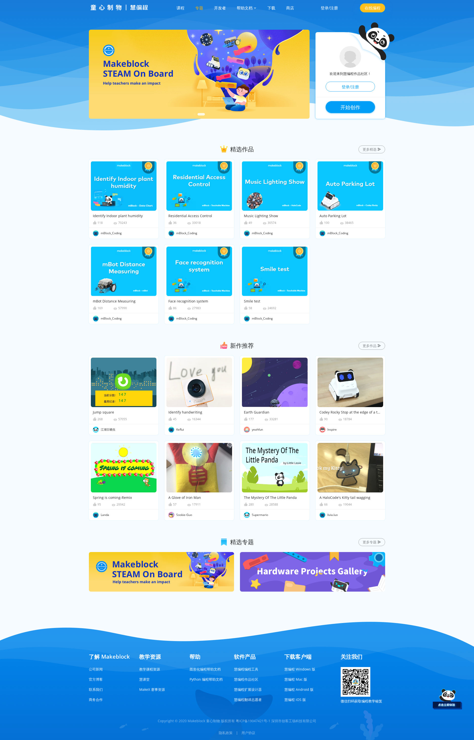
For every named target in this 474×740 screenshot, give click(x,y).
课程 (180, 8)
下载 (271, 8)
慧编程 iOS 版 (295, 699)
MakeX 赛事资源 (152, 689)
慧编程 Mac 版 (295, 679)
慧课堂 (144, 679)
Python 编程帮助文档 (206, 679)
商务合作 (96, 699)
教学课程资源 (149, 669)
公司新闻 (96, 669)
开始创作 (350, 107)
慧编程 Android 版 (299, 689)
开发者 (220, 8)
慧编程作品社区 (246, 679)
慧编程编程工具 (246, 669)
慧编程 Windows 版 (299, 669)
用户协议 (248, 732)
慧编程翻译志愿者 (248, 699)
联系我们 (96, 689)
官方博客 (96, 679)
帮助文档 (245, 8)
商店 (290, 8)
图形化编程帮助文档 (205, 669)
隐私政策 (226, 732)
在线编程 (372, 8)
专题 (199, 8)
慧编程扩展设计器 (248, 689)
